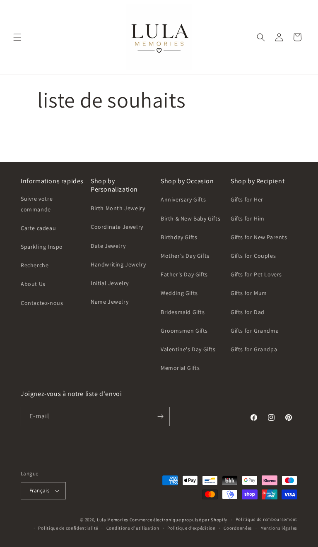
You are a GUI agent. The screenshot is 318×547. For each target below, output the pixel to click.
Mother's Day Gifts (185, 255)
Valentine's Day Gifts (188, 349)
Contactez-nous (42, 303)
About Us (33, 284)
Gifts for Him (248, 218)
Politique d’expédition (191, 528)
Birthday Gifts (179, 237)
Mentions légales (278, 528)
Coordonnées (238, 528)
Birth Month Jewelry (118, 208)
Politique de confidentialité (68, 528)
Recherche (34, 265)
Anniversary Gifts (183, 199)
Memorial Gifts (180, 368)
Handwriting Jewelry (118, 264)
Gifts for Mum (249, 293)
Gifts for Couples (253, 255)
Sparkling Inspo (42, 246)
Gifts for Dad (248, 312)
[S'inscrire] (160, 416)
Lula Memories (112, 520)
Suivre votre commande (37, 204)
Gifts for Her (247, 199)
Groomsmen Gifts (184, 330)
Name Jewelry (109, 301)
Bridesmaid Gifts (183, 312)
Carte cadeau (38, 228)
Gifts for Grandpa (254, 349)
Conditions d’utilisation (132, 528)
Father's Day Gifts (184, 274)
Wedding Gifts (179, 293)
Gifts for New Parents (259, 237)
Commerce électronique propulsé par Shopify (178, 520)
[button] (17, 37)
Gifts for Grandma (255, 330)
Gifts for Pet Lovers (256, 274)
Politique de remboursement (266, 519)
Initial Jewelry (110, 283)
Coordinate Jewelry (117, 226)
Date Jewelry (108, 246)
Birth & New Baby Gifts (190, 218)
